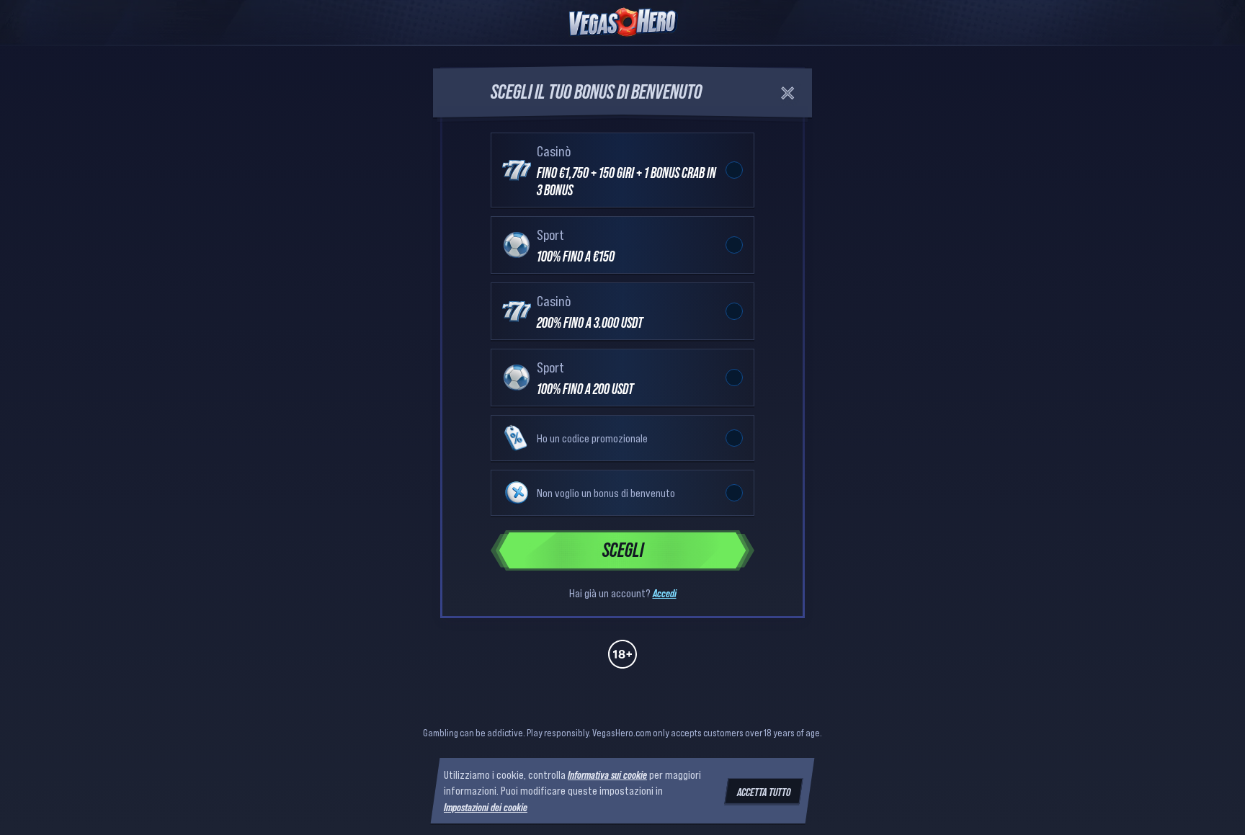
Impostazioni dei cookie (485, 806)
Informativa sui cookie (607, 774)
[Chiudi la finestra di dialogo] (787, 93)
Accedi (665, 592)
